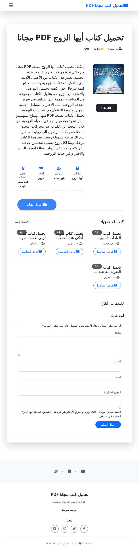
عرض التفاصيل (105, 252)
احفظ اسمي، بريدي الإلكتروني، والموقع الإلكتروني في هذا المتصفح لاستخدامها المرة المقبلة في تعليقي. (71, 414)
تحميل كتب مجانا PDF (104, 5)
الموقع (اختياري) (112, 392)
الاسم (118, 361)
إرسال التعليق (108, 425)
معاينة (104, 108)
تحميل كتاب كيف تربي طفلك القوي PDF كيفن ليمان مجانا (32, 240)
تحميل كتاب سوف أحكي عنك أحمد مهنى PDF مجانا (69, 238)
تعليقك (117, 333)
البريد (118, 376)
